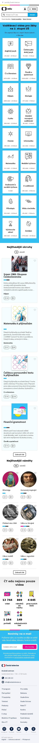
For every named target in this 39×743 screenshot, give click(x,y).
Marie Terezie (27, 19)
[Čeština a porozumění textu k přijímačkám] (19, 379)
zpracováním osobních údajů (24, 657)
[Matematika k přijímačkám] (19, 330)
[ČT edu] (7, 9)
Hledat (32, 15)
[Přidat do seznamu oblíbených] (34, 260)
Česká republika (16, 19)
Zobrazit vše (19, 454)
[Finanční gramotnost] (19, 428)
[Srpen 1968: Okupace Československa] (19, 280)
